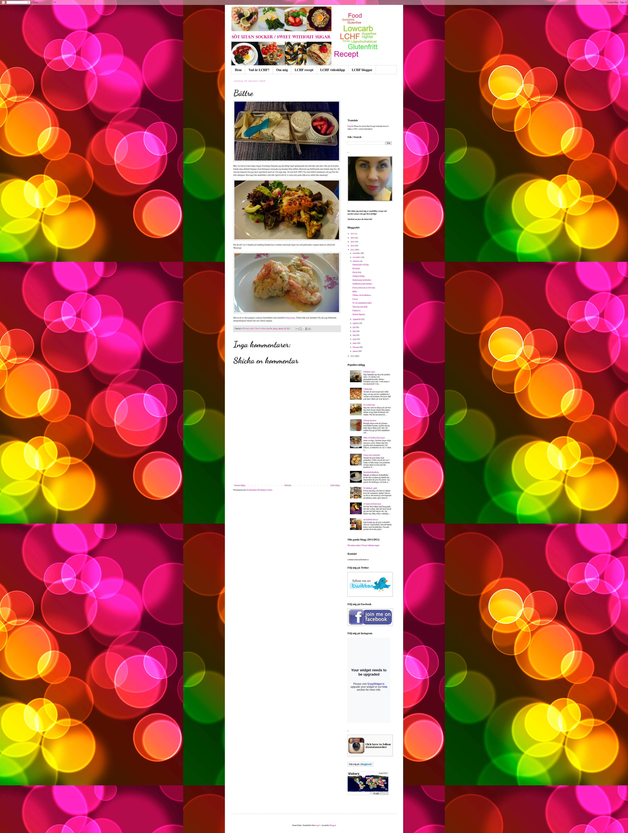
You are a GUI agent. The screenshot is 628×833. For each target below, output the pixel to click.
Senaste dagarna (358, 314)
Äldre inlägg (335, 485)
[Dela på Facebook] (306, 328)
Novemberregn (369, 404)
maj (354, 335)
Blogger (333, 825)
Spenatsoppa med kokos (361, 279)
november (357, 257)
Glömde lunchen (369, 420)
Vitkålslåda (367, 389)
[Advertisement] (287, 459)
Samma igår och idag (360, 264)
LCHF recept (304, 69)
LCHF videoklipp (332, 69)
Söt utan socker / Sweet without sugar (363, 545)
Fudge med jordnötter (371, 455)
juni (354, 331)
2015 (352, 241)
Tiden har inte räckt (359, 306)
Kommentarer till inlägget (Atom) (259, 489)
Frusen (355, 299)
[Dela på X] (303, 328)
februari (356, 347)
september (357, 319)
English (350, 126)
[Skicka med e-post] (297, 328)
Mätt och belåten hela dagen (374, 437)
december (357, 253)
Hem (238, 69)
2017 (352, 233)
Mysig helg (356, 272)
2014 (352, 245)
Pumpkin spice (369, 371)
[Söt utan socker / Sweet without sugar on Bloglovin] (360, 765)
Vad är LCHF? (259, 69)
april (355, 339)
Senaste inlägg (239, 485)
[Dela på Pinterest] (309, 328)
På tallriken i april (370, 488)
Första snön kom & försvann (363, 287)
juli (354, 327)
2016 (352, 237)
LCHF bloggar (362, 69)
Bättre (354, 291)
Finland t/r (356, 310)
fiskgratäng (290, 317)
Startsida (287, 485)
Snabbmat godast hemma (362, 283)
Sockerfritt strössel (370, 519)
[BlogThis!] (300, 328)
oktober (356, 261)
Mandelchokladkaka (371, 472)
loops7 (317, 825)
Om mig (282, 69)
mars (355, 343)
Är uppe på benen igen (372, 503)
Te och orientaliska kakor (362, 302)
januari (355, 351)
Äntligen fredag (358, 276)
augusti (356, 323)
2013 (352, 249)
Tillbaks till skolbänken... (362, 295)
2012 (352, 356)
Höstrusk (356, 268)
